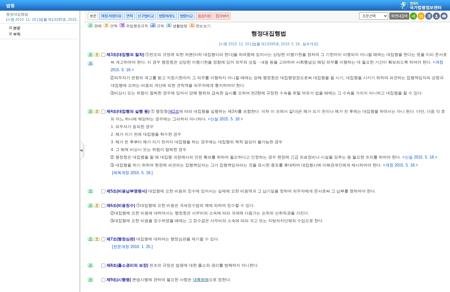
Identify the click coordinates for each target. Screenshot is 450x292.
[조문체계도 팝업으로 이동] (90, 56)
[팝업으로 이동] (90, 65)
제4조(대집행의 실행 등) (129, 111)
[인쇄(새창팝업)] (444, 16)
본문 (17, 28)
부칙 (17, 34)
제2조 (174, 111)
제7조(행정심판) (121, 239)
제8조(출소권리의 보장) (128, 265)
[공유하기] (413, 16)
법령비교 (186, 16)
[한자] (428, 16)
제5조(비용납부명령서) (127, 191)
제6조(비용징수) (121, 205)
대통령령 (201, 279)
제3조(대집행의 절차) (126, 54)
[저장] (436, 16)
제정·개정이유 (111, 16)
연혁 (129, 16)
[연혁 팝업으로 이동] (96, 56)
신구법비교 (146, 16)
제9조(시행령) (119, 279)
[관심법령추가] (421, 16)
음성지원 (204, 16)
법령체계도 (167, 16)
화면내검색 (399, 16)
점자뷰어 (222, 16)
